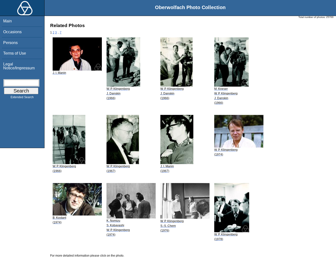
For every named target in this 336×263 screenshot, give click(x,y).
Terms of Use (14, 53)
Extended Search (22, 97)
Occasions (12, 32)
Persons (10, 43)
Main (7, 21)
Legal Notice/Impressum (19, 66)
